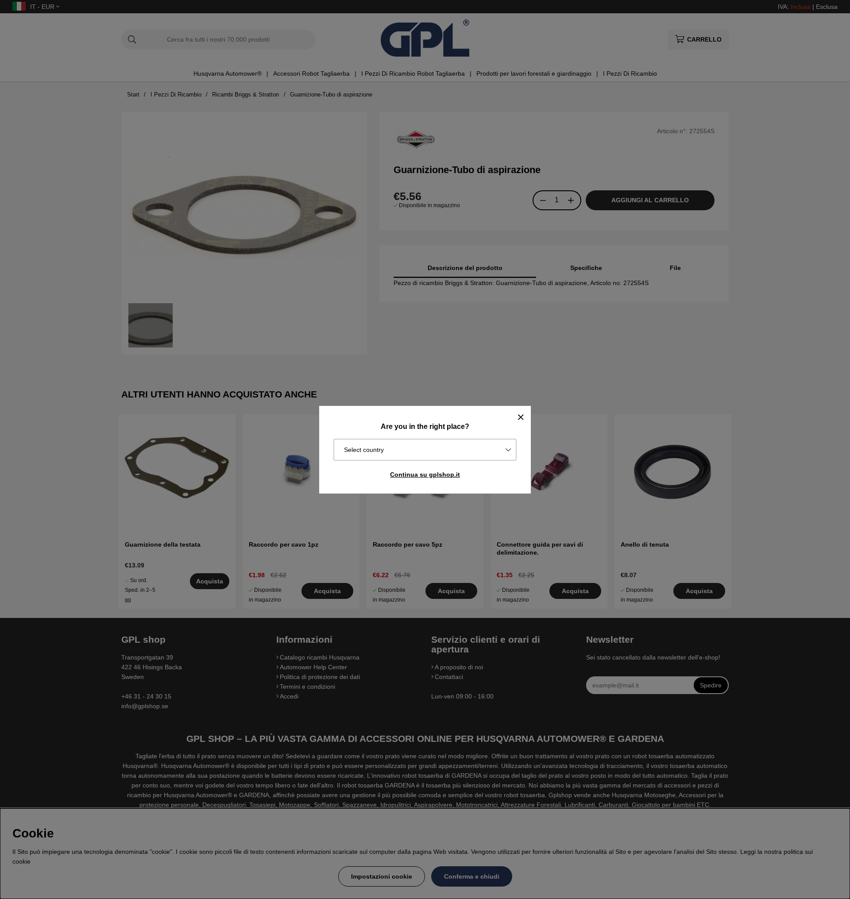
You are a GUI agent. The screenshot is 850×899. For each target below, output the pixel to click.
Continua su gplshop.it (425, 474)
